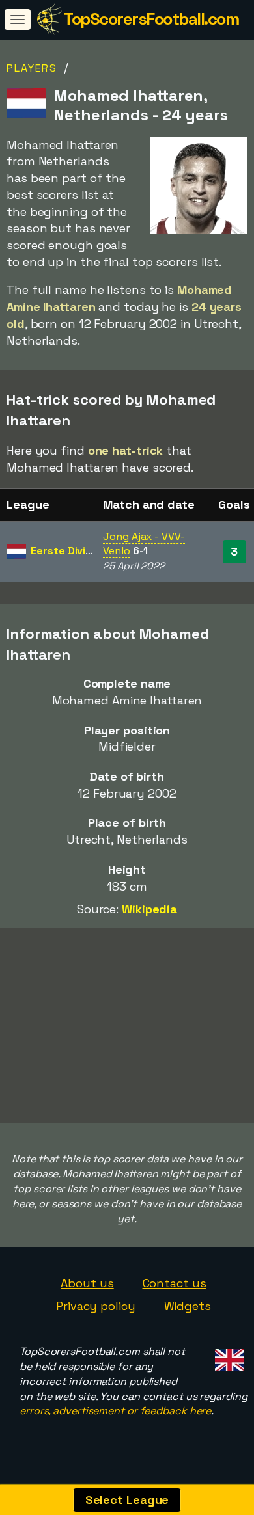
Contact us (174, 1283)
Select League (127, 1499)
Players (32, 68)
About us (87, 1283)
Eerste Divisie (65, 550)
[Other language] (227, 1356)
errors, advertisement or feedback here (115, 1410)
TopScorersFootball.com (150, 19)
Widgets (187, 1305)
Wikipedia (149, 909)
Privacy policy (95, 1305)
